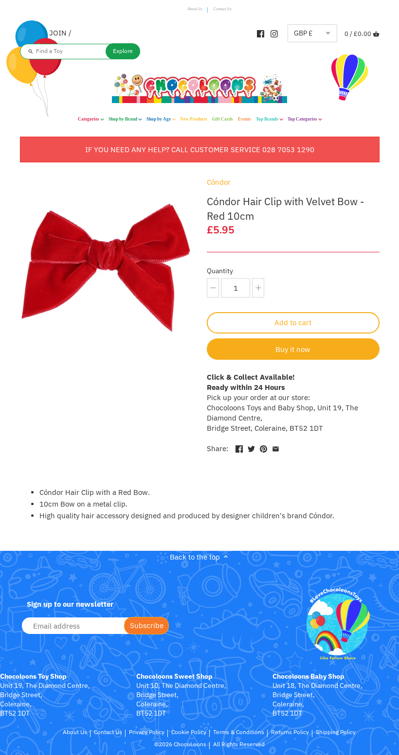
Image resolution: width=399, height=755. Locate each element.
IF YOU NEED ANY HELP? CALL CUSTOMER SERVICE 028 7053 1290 (199, 149)
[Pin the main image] (263, 447)
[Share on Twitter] (251, 447)
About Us (194, 9)
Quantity (220, 271)
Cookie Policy (188, 732)
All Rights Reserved (239, 744)
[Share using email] (275, 447)
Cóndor (219, 182)
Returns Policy (290, 732)
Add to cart (292, 322)
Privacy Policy (146, 732)
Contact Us (222, 9)
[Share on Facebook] (239, 447)
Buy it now (292, 349)
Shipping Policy (336, 732)
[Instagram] (274, 33)
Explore (123, 50)
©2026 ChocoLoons (180, 744)
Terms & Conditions (238, 732)
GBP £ (303, 33)
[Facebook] (260, 33)
